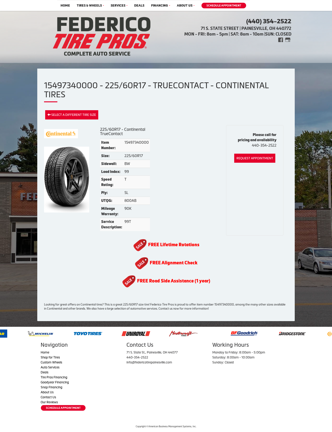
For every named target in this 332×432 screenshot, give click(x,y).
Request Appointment (254, 158)
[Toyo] (65, 333)
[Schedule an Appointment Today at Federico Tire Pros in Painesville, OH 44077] (224, 5)
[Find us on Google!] (287, 39)
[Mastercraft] (160, 333)
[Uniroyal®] (112, 333)
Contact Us (48, 397)
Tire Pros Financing (54, 377)
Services (118, 5)
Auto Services (50, 367)
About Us (184, 5)
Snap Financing (51, 387)
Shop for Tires (50, 357)
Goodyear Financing (55, 382)
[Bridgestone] (269, 333)
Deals (139, 5)
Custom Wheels (51, 362)
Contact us (166, 308)
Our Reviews (49, 402)
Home (65, 5)
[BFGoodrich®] (220, 333)
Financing (159, 5)
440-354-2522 (264, 145)
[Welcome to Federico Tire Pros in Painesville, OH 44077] (101, 36)
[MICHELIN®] (17, 333)
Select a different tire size (73, 115)
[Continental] (316, 333)
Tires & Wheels (89, 5)
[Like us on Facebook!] (280, 39)
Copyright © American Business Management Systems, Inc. (166, 426)
